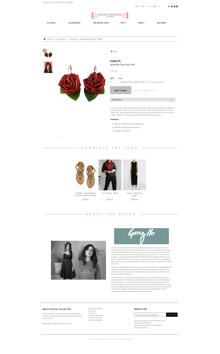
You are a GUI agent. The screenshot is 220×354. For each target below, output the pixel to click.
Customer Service (95, 318)
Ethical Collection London (108, 339)
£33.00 (85, 199)
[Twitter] (172, 6)
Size (120, 78)
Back (114, 51)
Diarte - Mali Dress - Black (134, 194)
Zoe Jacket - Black (110, 193)
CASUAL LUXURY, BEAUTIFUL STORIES (58, 2)
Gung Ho (61, 39)
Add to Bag (121, 90)
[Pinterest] (174, 6)
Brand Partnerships (95, 308)
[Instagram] (177, 6)
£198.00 (134, 199)
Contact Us (92, 313)
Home (50, 39)
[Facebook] (168, 6)
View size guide (157, 82)
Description (117, 100)
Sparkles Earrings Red (122, 64)
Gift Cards (91, 311)
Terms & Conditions (95, 320)
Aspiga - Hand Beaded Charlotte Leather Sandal (85, 194)
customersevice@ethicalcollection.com (57, 323)
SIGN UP (171, 314)
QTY (112, 78)
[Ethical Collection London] (110, 15)
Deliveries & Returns (95, 315)
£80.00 (110, 199)
